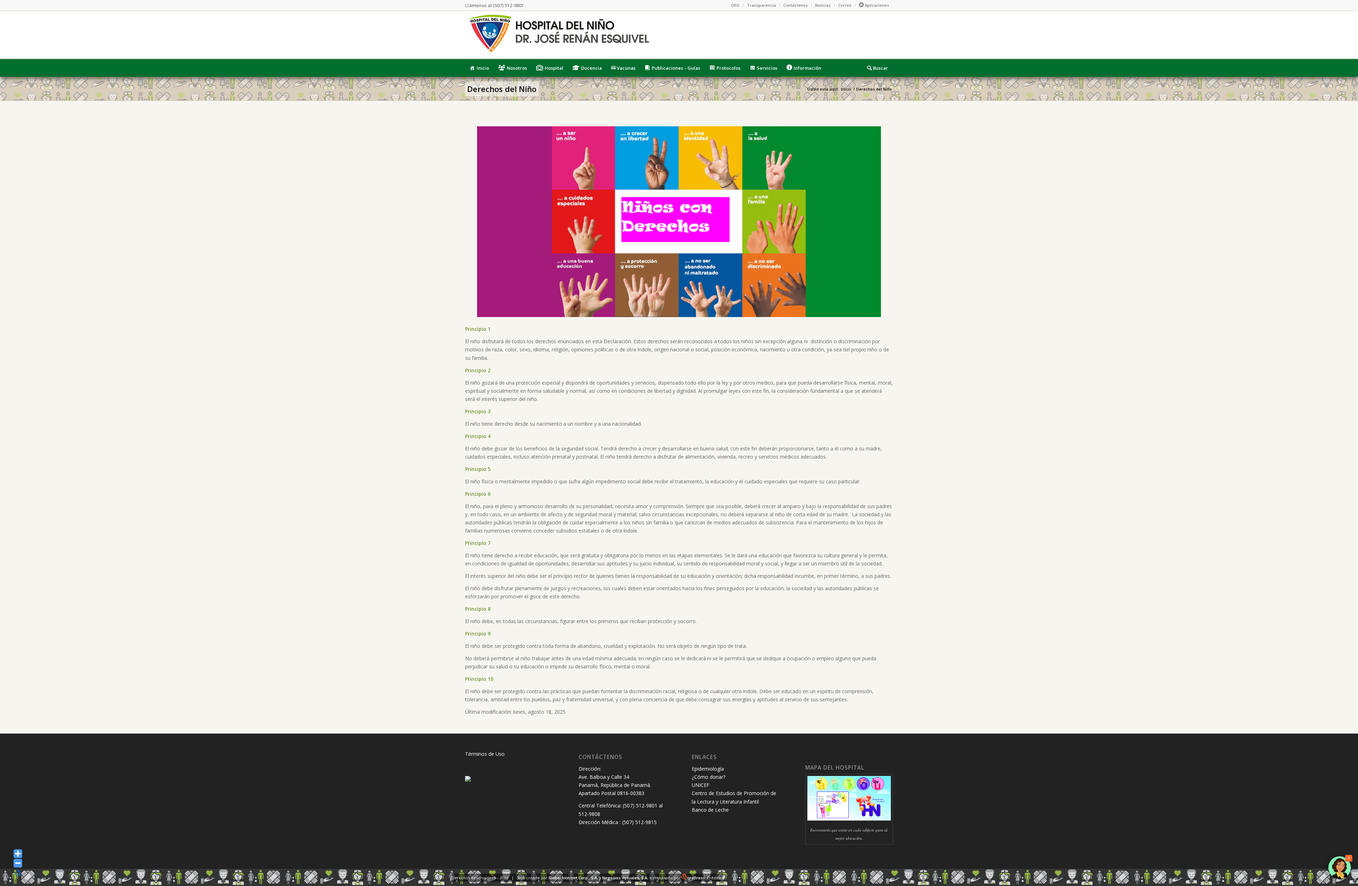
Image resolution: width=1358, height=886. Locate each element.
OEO (735, 5)
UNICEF (700, 785)
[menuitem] (735, 5)
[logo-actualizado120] (558, 34)
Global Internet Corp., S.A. (573, 877)
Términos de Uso (485, 753)
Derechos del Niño (501, 89)
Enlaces (704, 757)
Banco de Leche (710, 809)
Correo (845, 5)
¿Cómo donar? (708, 776)
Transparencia (761, 5)
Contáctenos (795, 5)
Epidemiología (708, 768)
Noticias (823, 5)
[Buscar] (878, 68)
